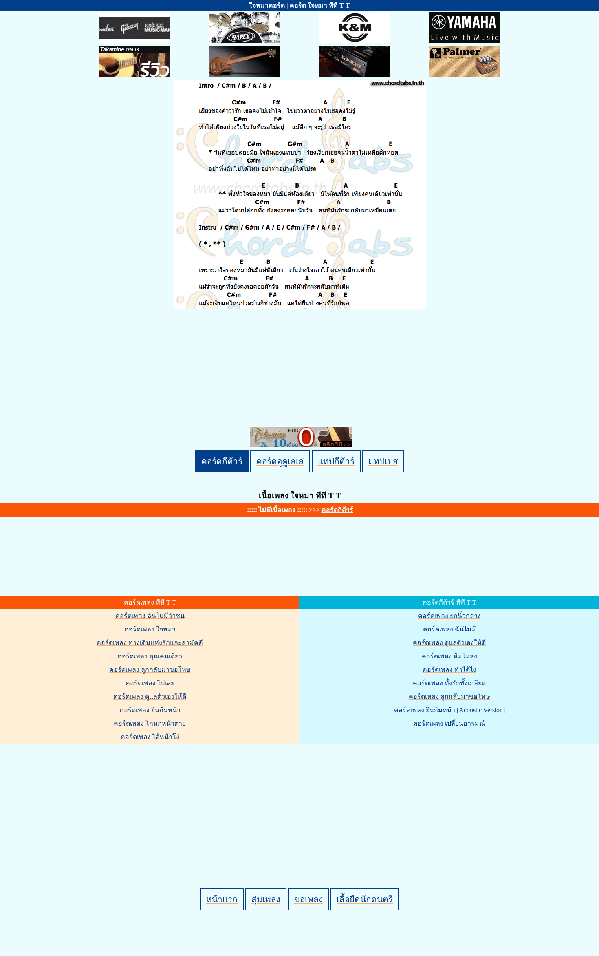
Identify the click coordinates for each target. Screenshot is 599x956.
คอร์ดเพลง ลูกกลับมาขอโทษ (150, 669)
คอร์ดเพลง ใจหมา (150, 629)
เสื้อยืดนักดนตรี (365, 899)
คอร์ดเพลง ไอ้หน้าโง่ (150, 736)
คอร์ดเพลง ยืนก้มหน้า (150, 710)
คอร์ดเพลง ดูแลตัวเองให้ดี (149, 696)
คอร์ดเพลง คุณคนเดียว (149, 656)
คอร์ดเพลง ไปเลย (150, 683)
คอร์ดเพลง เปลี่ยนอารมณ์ (449, 723)
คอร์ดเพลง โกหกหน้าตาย (150, 723)
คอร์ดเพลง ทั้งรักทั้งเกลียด (449, 683)
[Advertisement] (300, 802)
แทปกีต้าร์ (336, 461)
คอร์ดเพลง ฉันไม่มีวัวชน (150, 615)
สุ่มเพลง (265, 899)
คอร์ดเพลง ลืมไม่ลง (449, 656)
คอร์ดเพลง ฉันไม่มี (449, 629)
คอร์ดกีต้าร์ (221, 461)
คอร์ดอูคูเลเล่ (280, 461)
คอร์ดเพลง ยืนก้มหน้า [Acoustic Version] (449, 710)
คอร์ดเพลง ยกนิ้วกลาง (449, 615)
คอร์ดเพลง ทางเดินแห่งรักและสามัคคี (150, 642)
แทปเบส (383, 461)
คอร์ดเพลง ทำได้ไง (449, 669)
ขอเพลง (308, 899)
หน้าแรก (222, 899)
